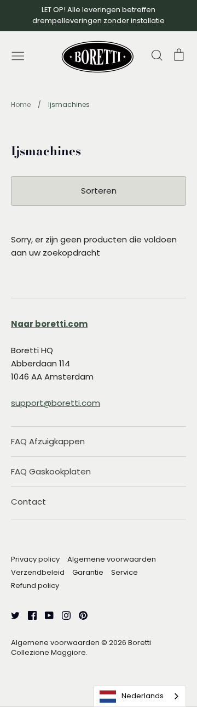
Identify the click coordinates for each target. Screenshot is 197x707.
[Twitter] (11, 614)
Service (124, 572)
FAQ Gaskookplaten (51, 471)
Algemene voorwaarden (111, 559)
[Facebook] (28, 614)
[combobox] (140, 696)
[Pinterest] (79, 614)
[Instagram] (62, 614)
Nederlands (142, 696)
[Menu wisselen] (18, 55)
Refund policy (35, 585)
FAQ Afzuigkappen (48, 441)
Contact (28, 501)
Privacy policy (35, 559)
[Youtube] (45, 614)
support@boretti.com (55, 403)
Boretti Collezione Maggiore (81, 647)
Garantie (87, 572)
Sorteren (99, 190)
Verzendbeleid (38, 572)
